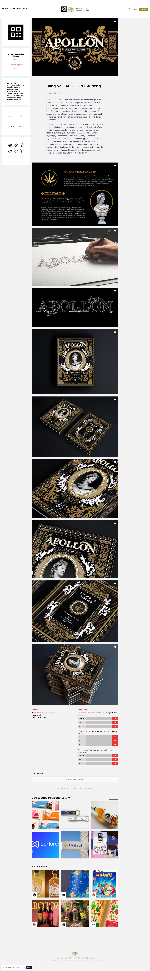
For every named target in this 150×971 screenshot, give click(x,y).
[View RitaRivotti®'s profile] (63, 895)
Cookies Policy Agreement (68, 959)
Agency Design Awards (53, 960)
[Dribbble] (21, 145)
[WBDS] (10, 145)
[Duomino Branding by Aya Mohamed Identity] (104, 844)
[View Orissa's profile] (63, 924)
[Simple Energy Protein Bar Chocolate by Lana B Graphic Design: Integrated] (45, 815)
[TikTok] (21, 150)
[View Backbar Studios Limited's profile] (34, 895)
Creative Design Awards (82, 960)
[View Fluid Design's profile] (93, 895)
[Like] (115, 21)
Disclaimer (94, 959)
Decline (23, 967)
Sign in (135, 9)
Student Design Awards (96, 960)
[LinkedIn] (16, 150)
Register (143, 9)
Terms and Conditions (83, 959)
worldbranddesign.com (16, 65)
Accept (29, 967)
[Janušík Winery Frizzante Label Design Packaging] (104, 815)
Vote (115, 718)
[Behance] (10, 150)
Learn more (15, 967)
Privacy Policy (56, 959)
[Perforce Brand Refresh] (45, 844)
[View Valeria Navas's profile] (34, 924)
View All (113, 798)
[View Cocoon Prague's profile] (93, 924)
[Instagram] (16, 145)
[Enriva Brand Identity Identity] (75, 815)
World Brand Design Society (46, 713)
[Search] (129, 9)
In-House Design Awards (68, 960)
